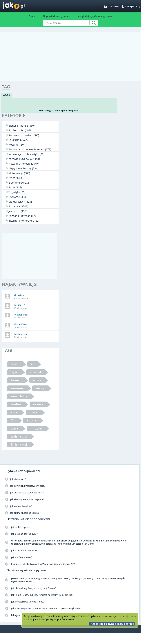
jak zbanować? (18, 479)
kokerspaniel (21, 314)
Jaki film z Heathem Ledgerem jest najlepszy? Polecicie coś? (42, 594)
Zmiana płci (19, 444)
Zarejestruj (132, 6)
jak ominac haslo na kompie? (25, 512)
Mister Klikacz (21, 324)
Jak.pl (21, 7)
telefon (16, 404)
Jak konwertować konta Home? (27, 601)
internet (35, 372)
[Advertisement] (70, 57)
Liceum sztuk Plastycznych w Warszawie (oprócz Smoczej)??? (43, 564)
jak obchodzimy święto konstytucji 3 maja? (33, 588)
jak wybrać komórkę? (21, 506)
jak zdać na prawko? (21, 557)
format (16, 380)
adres (37, 380)
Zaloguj (113, 6)
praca (33, 412)
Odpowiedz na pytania (56, 16)
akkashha (19, 295)
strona (31, 420)
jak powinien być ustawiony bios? (27, 485)
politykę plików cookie (60, 619)
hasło (15, 364)
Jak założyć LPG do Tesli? (24, 550)
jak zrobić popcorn (20, 527)
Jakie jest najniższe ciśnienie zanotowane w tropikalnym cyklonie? (46, 608)
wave (14, 428)
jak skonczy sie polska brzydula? (27, 499)
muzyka (36, 428)
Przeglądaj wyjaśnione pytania (94, 16)
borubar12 (19, 305)
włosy (40, 388)
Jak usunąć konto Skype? (24, 533)
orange (38, 404)
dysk (14, 372)
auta (14, 412)
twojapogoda (21, 334)
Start (32, 16)
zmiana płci (19, 436)
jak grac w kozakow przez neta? (27, 492)
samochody (19, 396)
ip (32, 364)
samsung (17, 388)
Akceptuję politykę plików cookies (112, 623)
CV (13, 420)
